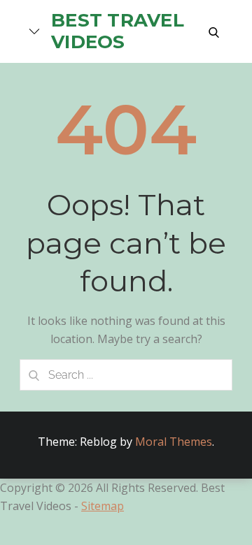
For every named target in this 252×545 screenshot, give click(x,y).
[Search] (34, 375)
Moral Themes (173, 441)
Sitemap (102, 506)
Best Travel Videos (117, 31)
